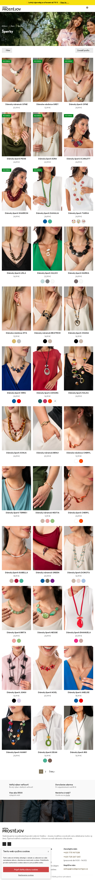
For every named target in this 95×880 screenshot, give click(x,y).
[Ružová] (47, 521)
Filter (8, 50)
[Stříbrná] (19, 341)
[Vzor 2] (79, 221)
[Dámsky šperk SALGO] (47, 249)
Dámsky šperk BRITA (16, 632)
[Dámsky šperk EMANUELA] (78, 608)
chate (67, 795)
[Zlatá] (14, 341)
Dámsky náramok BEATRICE (47, 333)
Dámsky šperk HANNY (16, 752)
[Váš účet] (82, 8)
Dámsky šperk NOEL (47, 692)
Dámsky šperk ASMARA (48, 393)
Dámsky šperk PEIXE (16, 158)
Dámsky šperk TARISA (78, 213)
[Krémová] (52, 281)
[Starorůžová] (81, 641)
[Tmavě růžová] (76, 641)
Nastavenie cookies (26, 875)
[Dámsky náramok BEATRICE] (47, 308)
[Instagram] (9, 844)
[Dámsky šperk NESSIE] (47, 608)
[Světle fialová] (19, 701)
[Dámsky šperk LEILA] (16, 249)
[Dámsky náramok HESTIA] (47, 488)
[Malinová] (45, 401)
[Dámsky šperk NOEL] (47, 668)
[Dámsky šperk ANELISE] (78, 668)
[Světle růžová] (79, 581)
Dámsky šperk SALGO (47, 273)
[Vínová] (16, 581)
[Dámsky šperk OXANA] (78, 308)
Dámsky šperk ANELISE (78, 692)
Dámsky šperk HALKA (78, 393)
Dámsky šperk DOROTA (78, 572)
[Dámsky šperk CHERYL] (78, 488)
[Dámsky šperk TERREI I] (16, 488)
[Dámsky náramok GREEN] (47, 548)
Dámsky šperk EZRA (47, 158)
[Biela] (76, 461)
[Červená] (19, 401)
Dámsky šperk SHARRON (16, 213)
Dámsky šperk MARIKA (78, 273)
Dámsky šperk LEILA (16, 273)
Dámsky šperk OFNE (78, 104)
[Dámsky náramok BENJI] (47, 428)
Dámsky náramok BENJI (47, 452)
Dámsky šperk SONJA (16, 452)
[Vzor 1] (74, 221)
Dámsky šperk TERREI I (16, 512)
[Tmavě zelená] (40, 401)
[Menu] (91, 8)
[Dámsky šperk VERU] (16, 368)
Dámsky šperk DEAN (47, 752)
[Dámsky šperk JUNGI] (16, 668)
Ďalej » (52, 771)
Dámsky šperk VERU (16, 393)
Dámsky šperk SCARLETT (78, 158)
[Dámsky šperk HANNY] (16, 728)
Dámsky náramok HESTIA (47, 512)
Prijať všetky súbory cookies (26, 869)
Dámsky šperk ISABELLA (16, 572)
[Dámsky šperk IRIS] (78, 728)
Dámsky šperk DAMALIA (47, 213)
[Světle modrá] (83, 581)
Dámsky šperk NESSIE (47, 632)
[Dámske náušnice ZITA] (16, 308)
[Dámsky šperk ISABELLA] (16, 548)
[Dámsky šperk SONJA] (16, 428)
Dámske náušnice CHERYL (79, 452)
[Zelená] (50, 221)
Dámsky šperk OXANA (78, 333)
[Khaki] (47, 581)
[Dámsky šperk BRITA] (16, 608)
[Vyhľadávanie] (78, 8)
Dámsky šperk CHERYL (78, 512)
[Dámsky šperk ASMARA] (47, 368)
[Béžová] (50, 341)
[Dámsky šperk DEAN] (47, 728)
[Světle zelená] (52, 521)
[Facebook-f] (4, 844)
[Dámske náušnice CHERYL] (78, 428)
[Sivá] (47, 281)
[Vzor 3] (83, 221)
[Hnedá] (50, 761)
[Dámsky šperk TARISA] (78, 189)
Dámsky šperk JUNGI (16, 692)
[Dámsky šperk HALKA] (78, 368)
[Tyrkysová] (43, 281)
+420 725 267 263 (72, 856)
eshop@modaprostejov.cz (76, 869)
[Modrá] (45, 221)
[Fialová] (52, 581)
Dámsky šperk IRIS (78, 752)
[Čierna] (45, 341)
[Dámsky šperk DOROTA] (78, 548)
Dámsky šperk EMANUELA (78, 632)
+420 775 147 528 (72, 852)
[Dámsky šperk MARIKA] (78, 249)
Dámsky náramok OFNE (16, 104)
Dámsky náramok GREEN (47, 572)
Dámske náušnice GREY (47, 104)
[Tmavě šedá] (76, 281)
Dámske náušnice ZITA (16, 333)
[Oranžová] (50, 401)
